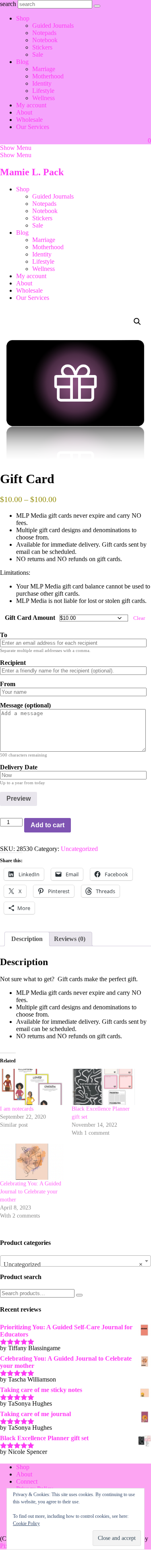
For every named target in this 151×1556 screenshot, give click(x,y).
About (24, 112)
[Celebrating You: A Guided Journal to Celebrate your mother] (32, 1162)
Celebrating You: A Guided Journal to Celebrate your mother (30, 1192)
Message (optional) (25, 705)
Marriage (43, 69)
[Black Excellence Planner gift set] (103, 1087)
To (3, 634)
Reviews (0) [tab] (69, 938)
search (8, 3)
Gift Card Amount (30, 617)
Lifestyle (43, 90)
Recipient (13, 662)
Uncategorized (79, 848)
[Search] (79, 1295)
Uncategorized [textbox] (73, 1264)
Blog (22, 61)
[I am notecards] (32, 1087)
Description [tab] (27, 938)
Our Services (32, 126)
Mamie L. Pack (32, 172)
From (7, 684)
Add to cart (47, 825)
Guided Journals (53, 25)
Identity (42, 83)
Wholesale (29, 119)
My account (31, 105)
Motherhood (48, 76)
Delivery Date (18, 767)
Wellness (43, 97)
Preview (18, 798)
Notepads (44, 32)
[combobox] (75, 1261)
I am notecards (16, 1109)
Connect (26, 1481)
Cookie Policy (26, 1523)
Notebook (45, 40)
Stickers (42, 47)
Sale (37, 54)
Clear (139, 618)
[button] (15, 147)
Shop (22, 18)
